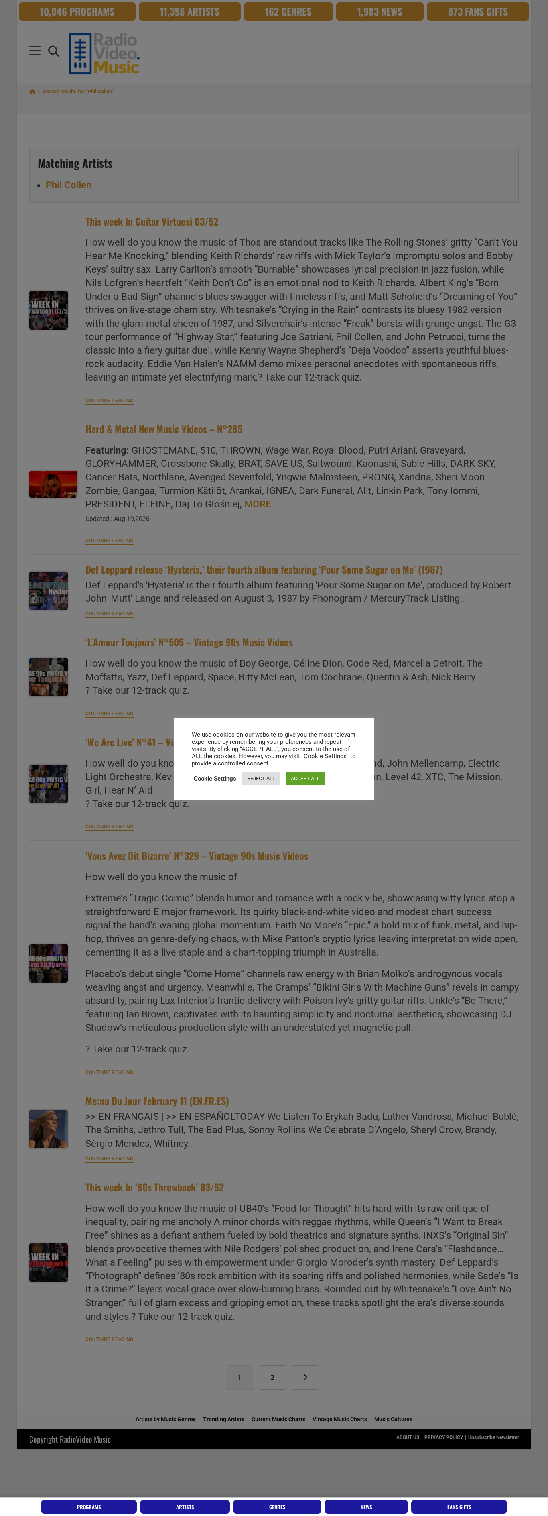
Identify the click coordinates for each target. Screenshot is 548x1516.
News (366, 1507)
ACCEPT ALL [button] (305, 778)
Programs (89, 1507)
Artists (185, 1507)
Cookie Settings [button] (215, 778)
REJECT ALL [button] (261, 778)
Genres (277, 1507)
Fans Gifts (459, 1507)
